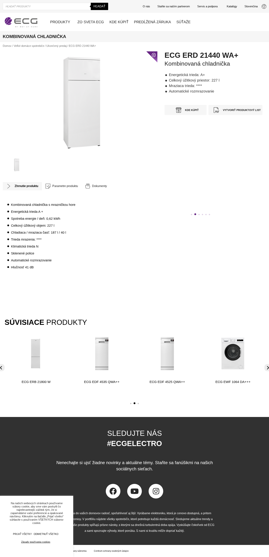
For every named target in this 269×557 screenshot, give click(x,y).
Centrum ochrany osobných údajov (111, 551)
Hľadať (99, 6)
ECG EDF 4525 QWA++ (167, 382)
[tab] (22, 186)
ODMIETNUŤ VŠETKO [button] (46, 534)
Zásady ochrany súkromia (74, 551)
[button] (191, 214)
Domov (7, 45)
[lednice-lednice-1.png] (81, 102)
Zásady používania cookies (35, 542)
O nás (146, 6)
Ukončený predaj (56, 45)
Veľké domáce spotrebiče (29, 45)
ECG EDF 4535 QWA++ (101, 382)
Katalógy (232, 6)
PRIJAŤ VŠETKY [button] (22, 534)
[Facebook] (113, 491)
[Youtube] (134, 491)
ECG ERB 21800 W (36, 382)
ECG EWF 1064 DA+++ (233, 382)
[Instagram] (156, 491)
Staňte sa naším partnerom (173, 6)
